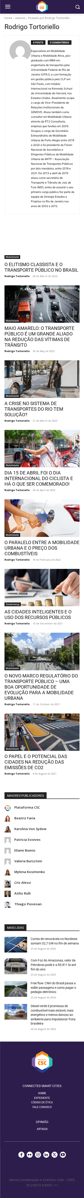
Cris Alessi (22, 882)
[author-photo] (20, 124)
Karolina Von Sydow (30, 829)
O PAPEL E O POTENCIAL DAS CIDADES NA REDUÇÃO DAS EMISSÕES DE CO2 (35, 762)
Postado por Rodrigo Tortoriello (49, 18)
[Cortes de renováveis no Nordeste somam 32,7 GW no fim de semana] (15, 944)
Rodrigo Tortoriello (17, 276)
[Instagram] (38, 1155)
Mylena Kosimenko (29, 872)
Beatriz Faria (24, 818)
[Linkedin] (46, 1155)
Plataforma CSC (27, 807)
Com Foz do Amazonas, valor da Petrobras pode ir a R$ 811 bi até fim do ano (53, 965)
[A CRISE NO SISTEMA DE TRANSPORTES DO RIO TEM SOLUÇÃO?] (42, 379)
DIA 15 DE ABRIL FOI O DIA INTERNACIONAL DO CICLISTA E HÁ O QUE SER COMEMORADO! (38, 478)
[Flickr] (30, 1155)
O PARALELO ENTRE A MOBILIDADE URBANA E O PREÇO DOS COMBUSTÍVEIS (42, 548)
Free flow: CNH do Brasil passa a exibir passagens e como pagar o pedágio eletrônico (53, 987)
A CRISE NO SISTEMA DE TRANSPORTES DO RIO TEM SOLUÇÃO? (33, 409)
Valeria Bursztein (28, 861)
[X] (55, 1155)
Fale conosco (42, 1107)
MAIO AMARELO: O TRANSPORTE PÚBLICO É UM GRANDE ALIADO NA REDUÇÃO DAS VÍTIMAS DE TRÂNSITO (39, 337)
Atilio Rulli (22, 893)
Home (8, 18)
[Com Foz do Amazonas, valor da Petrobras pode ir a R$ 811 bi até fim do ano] (15, 966)
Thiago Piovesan (28, 904)
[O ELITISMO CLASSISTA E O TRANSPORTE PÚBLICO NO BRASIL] (42, 240)
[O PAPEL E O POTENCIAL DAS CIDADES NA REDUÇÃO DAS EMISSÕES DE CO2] (42, 732)
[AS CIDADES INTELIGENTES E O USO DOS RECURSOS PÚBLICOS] (42, 587)
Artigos (42, 1129)
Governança (12, 604)
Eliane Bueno (24, 850)
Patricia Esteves (27, 839)
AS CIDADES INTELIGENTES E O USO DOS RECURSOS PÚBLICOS (37, 614)
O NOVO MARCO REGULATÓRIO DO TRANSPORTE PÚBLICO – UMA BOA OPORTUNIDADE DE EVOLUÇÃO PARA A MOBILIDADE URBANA (41, 687)
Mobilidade (12, 256)
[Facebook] (21, 1155)
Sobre (42, 1093)
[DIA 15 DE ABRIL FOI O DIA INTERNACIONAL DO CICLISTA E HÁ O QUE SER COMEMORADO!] (42, 449)
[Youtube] (63, 1155)
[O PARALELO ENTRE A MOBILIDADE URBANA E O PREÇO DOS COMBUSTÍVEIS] (42, 518)
